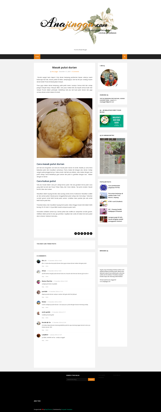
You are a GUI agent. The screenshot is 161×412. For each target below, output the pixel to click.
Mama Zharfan (47, 281)
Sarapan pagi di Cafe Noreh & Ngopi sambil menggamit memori (115, 219)
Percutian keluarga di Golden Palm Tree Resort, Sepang (115, 195)
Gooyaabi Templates (66, 409)
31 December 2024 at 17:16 (56, 291)
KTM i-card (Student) (115, 201)
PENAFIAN (101, 377)
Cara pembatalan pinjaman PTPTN (114, 186)
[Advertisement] (112, 317)
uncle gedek (46, 312)
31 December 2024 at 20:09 (54, 302)
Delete (47, 266)
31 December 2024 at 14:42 (55, 260)
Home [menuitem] (37, 56)
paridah (44, 291)
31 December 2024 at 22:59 (59, 322)
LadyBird (45, 335)
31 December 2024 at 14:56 (54, 271)
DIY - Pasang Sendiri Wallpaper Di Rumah (115, 210)
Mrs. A (44, 260)
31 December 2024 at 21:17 (59, 312)
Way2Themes (48, 409)
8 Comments (75, 71)
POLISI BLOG (116, 375)
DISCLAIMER (101, 375)
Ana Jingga (55, 71)
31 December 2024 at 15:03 (61, 281)
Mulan (44, 302)
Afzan (44, 271)
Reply (43, 266)
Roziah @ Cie (46, 322)
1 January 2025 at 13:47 (56, 335)
